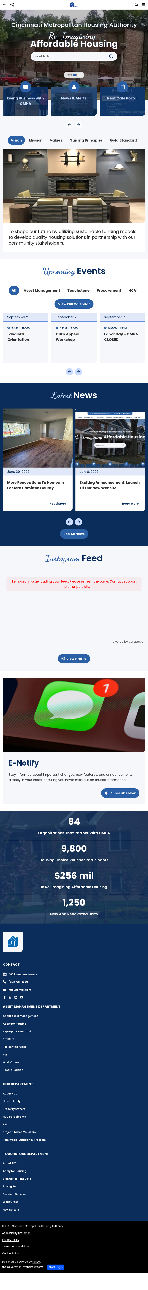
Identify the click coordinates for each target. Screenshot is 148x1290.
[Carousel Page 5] (71, 75)
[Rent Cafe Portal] (122, 101)
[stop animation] (79, 75)
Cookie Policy (10, 1253)
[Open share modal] (12, 4)
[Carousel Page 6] (75, 75)
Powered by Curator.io (127, 642)
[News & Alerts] (74, 101)
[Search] (112, 56)
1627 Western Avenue (23, 974)
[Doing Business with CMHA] (25, 101)
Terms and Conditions (15, 1246)
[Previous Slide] (69, 124)
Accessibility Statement (17, 1233)
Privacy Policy (10, 1240)
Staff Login (56, 1267)
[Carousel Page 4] (69, 75)
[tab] (16, 140)
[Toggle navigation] (4, 4)
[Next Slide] (78, 124)
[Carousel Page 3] (67, 75)
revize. (36, 1261)
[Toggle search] (136, 4)
